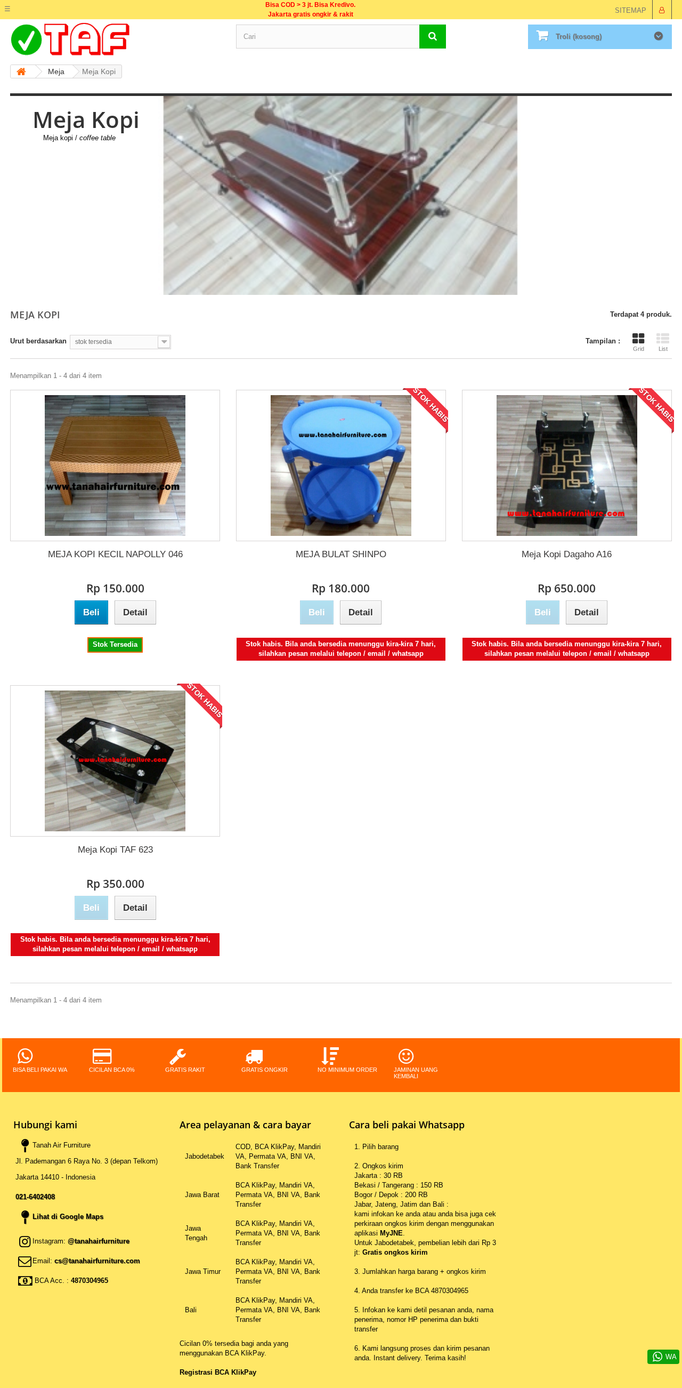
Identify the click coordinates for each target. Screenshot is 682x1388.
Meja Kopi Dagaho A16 (567, 554)
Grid (638, 349)
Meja (56, 71)
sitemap (630, 10)
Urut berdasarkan (38, 341)
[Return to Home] (19, 71)
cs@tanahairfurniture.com (97, 1261)
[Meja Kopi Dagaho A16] (567, 465)
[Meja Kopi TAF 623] (115, 761)
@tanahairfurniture (98, 1241)
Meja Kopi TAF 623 (115, 850)
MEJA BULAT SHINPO (341, 554)
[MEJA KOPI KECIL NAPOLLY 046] (115, 465)
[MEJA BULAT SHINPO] (341, 465)
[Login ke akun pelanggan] (662, 9)
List (663, 349)
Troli (579, 37)
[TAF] (115, 39)
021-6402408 (35, 1197)
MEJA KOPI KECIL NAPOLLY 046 (115, 554)
